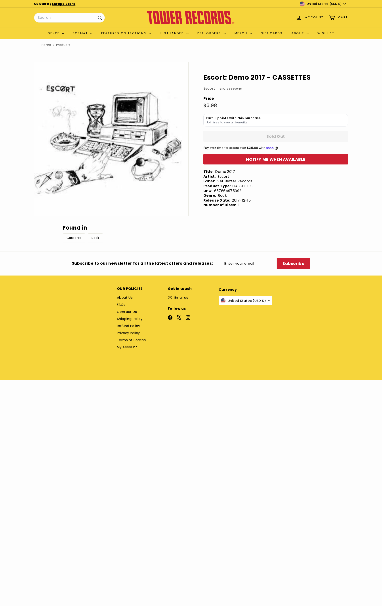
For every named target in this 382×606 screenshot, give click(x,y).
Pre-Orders (209, 33)
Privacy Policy (128, 332)
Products (63, 45)
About (298, 33)
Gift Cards (272, 33)
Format (81, 33)
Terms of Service (131, 340)
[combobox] (69, 18)
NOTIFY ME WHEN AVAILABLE (275, 159)
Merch (242, 33)
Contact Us (127, 311)
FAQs (121, 304)
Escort (209, 88)
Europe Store (63, 4)
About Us (125, 297)
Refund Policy (128, 325)
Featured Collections (124, 33)
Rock (95, 238)
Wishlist (325, 33)
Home (46, 45)
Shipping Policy (129, 318)
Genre (54, 33)
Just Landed (172, 33)
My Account (127, 347)
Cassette (74, 238)
